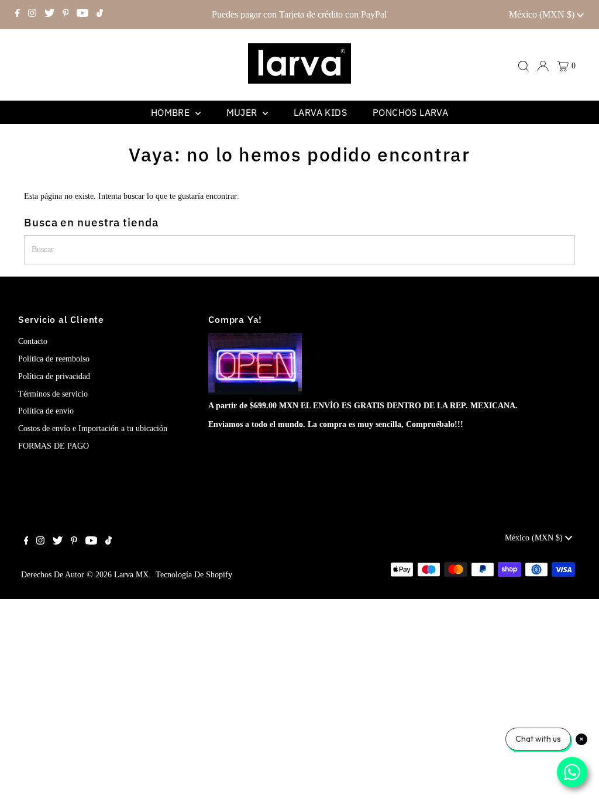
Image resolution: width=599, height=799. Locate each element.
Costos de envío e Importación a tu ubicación (92, 428)
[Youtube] (82, 15)
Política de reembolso (53, 358)
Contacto (32, 341)
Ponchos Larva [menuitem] (410, 112)
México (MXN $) (543, 14)
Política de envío (46, 411)
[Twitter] (49, 15)
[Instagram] (32, 15)
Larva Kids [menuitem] (320, 112)
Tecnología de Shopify (194, 574)
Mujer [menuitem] (243, 112)
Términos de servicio (53, 394)
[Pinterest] (66, 15)
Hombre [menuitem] (171, 112)
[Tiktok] (100, 15)
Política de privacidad (54, 376)
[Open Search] (523, 66)
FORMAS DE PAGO (53, 446)
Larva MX (131, 574)
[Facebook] (17, 15)
